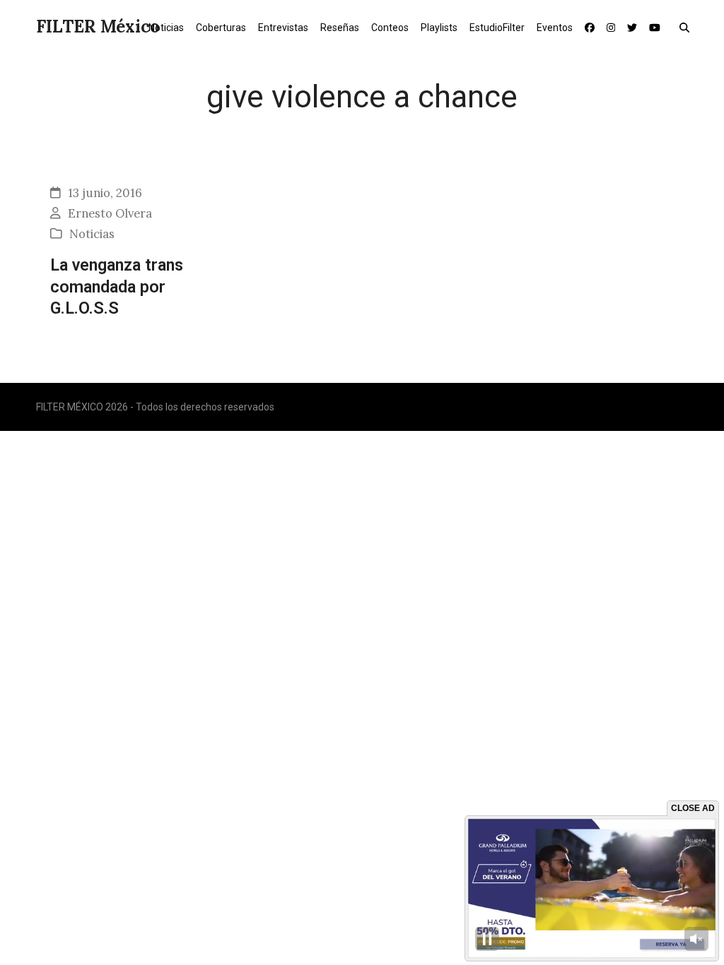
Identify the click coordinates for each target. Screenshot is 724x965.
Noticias (92, 234)
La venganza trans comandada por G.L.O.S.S (116, 286)
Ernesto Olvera (110, 213)
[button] (688, 27)
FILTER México (98, 26)
